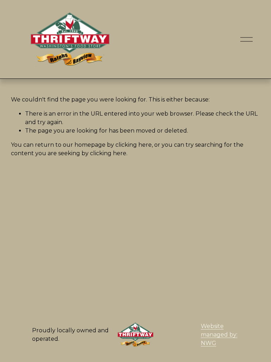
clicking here (133, 144)
